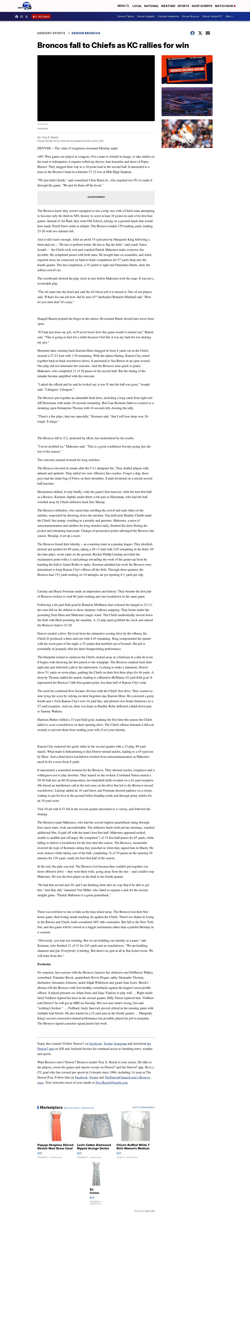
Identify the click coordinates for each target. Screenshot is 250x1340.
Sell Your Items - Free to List (79, 1108)
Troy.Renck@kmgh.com (111, 1082)
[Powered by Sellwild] (150, 1211)
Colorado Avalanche (168, 16)
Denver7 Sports (126, 16)
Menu (122, 5)
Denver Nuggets (146, 16)
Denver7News (17, 16)
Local (137, 6)
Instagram (120, 1043)
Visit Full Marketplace (143, 1107)
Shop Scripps (202, 6)
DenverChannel (27, 16)
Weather (168, 6)
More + (229, 16)
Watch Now (224, 6)
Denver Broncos (190, 16)
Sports (183, 6)
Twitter (108, 1043)
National (151, 6)
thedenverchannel (22, 16)
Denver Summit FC (212, 16)
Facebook (95, 1043)
